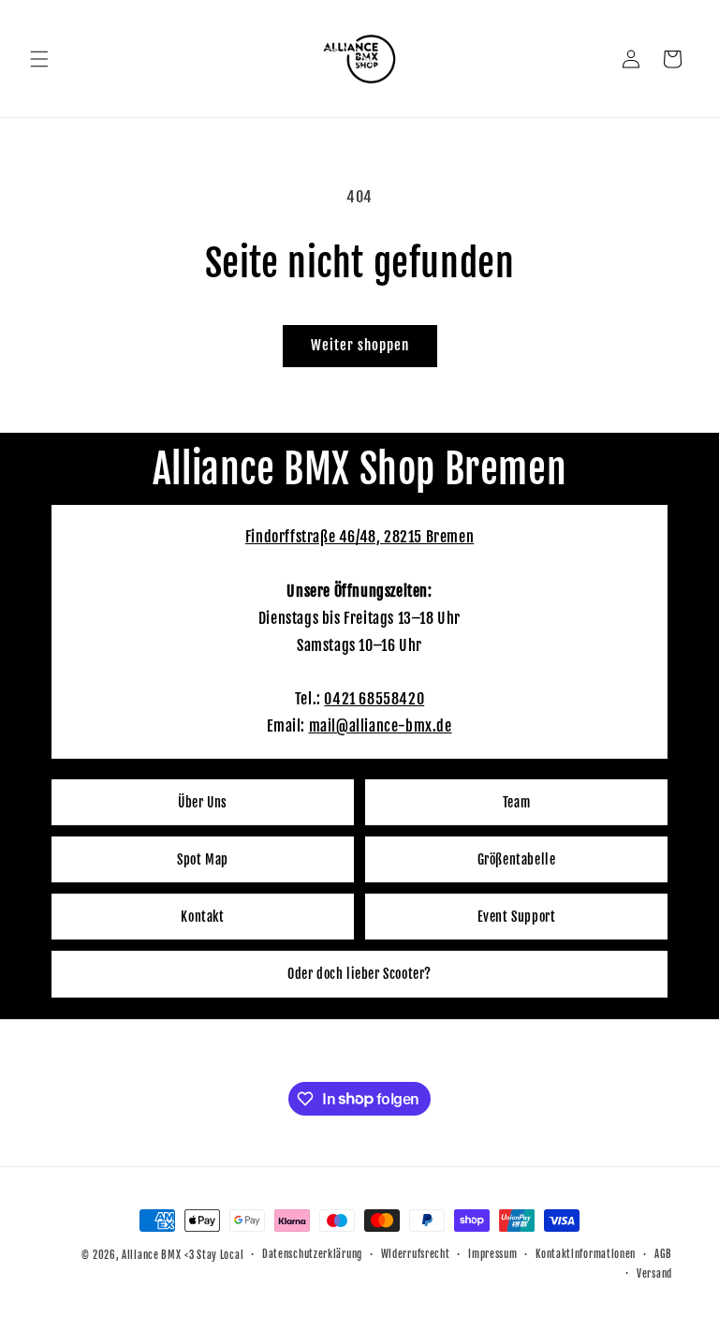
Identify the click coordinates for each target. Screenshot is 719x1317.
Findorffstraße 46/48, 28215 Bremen (359, 536)
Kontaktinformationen (586, 1254)
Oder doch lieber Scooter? (359, 974)
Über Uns (202, 802)
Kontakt (202, 917)
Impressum (492, 1254)
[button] (39, 59)
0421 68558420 (374, 698)
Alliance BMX (151, 1255)
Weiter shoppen (360, 345)
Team (516, 802)
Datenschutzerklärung (312, 1254)
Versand (654, 1273)
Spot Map (202, 859)
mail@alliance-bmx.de (380, 726)
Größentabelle (516, 859)
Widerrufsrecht (415, 1254)
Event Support (516, 917)
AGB (663, 1254)
